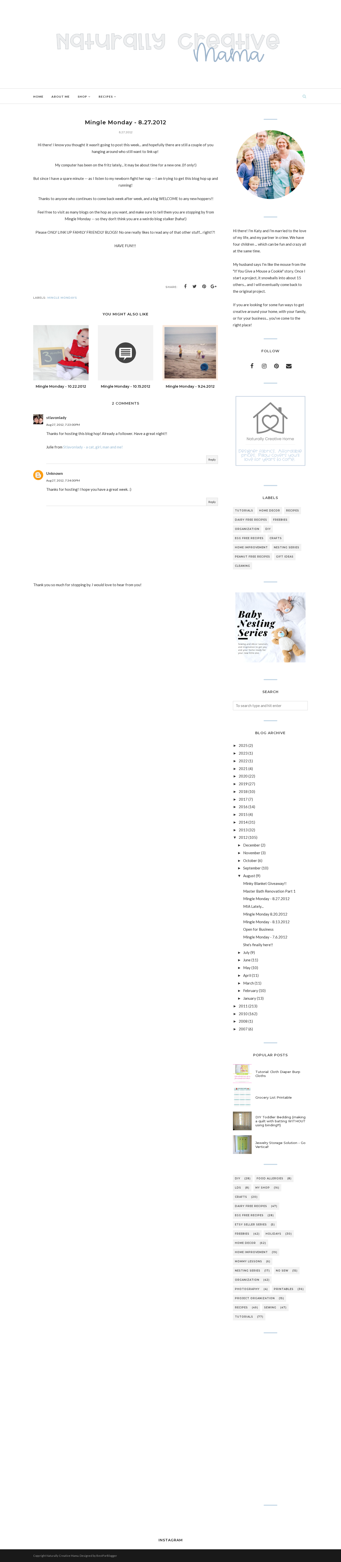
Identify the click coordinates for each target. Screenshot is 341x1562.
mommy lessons (248, 1261)
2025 (243, 745)
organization (247, 529)
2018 (243, 791)
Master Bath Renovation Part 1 (269, 891)
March (248, 983)
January (249, 998)
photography (247, 1289)
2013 (243, 830)
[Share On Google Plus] (214, 286)
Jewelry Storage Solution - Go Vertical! (280, 1145)
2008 (243, 1021)
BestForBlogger (106, 1555)
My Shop (262, 1187)
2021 (243, 768)
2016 (243, 806)
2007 (243, 1029)
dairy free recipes (251, 519)
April (247, 975)
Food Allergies (270, 1178)
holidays (273, 1233)
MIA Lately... (253, 906)
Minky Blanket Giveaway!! (265, 883)
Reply (212, 459)
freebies (280, 519)
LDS (238, 1187)
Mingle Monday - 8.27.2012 (266, 898)
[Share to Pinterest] (204, 286)
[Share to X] (195, 286)
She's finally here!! (258, 944)
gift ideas (285, 556)
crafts (276, 538)
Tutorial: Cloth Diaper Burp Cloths (277, 1074)
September (252, 868)
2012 (243, 837)
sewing (270, 1307)
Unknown (54, 473)
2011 (243, 1006)
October (250, 860)
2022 (243, 761)
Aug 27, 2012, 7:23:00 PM (63, 424)
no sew (282, 1270)
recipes (292, 510)
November (251, 853)
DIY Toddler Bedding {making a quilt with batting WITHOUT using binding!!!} (280, 1121)
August (249, 875)
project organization (255, 1298)
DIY (268, 529)
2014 (243, 822)
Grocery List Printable (273, 1097)
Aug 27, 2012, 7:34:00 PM (63, 480)
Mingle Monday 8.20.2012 (265, 914)
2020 (243, 776)
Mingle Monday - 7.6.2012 (265, 937)
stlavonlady (56, 417)
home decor (269, 510)
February (250, 990)
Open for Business (258, 929)
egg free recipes (249, 538)
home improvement (251, 547)
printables (284, 1289)
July (246, 952)
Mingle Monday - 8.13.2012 (266, 922)
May (247, 967)
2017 (243, 799)
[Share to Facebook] (185, 286)
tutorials (244, 510)
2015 (243, 814)
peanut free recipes (252, 556)
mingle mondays (62, 297)
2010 (243, 1013)
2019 (243, 783)
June (247, 960)
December (251, 845)
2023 (243, 753)
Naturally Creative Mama (62, 1555)
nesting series (286, 547)
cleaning (242, 566)
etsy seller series (251, 1224)
